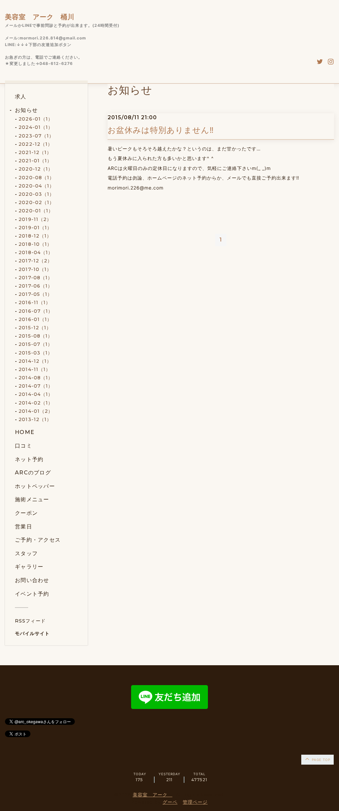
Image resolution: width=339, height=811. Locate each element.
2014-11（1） (35, 369)
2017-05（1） (35, 294)
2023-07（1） (36, 136)
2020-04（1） (36, 186)
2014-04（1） (36, 394)
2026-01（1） (36, 119)
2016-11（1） (35, 302)
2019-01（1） (35, 228)
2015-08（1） (36, 336)
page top (320, 760)
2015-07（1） (36, 344)
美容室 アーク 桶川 (39, 17)
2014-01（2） (36, 411)
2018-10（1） (35, 244)
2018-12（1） (35, 236)
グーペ (170, 802)
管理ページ (195, 802)
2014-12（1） (35, 361)
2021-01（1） (35, 161)
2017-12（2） (35, 261)
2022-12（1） (36, 144)
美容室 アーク (152, 794)
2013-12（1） (35, 419)
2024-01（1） (36, 127)
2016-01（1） (35, 319)
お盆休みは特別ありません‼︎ (161, 130)
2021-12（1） (35, 152)
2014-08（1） (36, 378)
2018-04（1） (36, 252)
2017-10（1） (35, 269)
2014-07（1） (36, 386)
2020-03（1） (36, 194)
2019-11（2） (35, 219)
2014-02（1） (36, 403)
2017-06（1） (36, 286)
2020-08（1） (36, 178)
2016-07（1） (36, 311)
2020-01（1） (36, 211)
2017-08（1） (36, 278)
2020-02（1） (36, 202)
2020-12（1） (36, 169)
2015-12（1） (35, 328)
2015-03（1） (36, 353)
